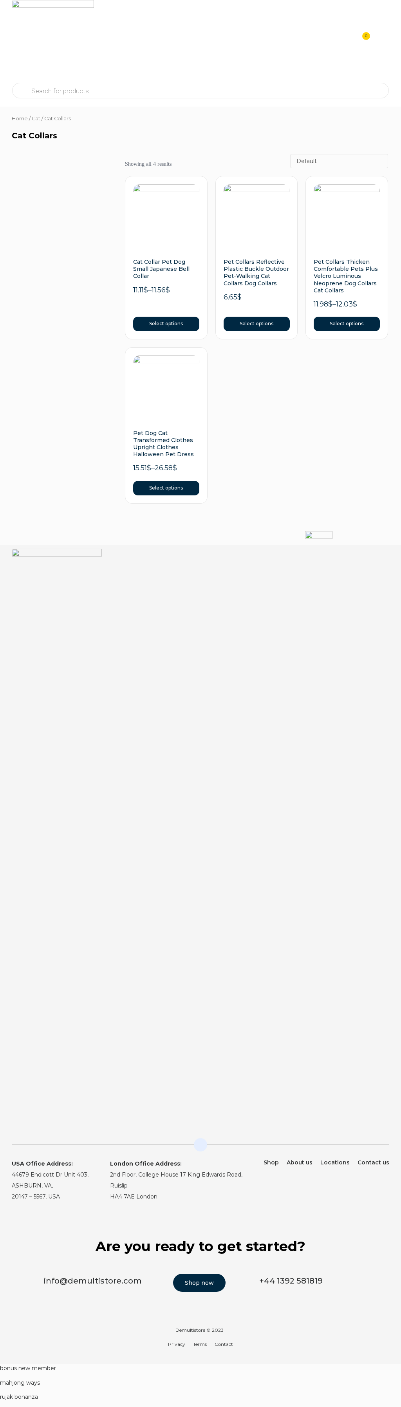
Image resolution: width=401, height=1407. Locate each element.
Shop (271, 1162)
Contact (224, 1344)
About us (299, 1162)
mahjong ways (20, 1382)
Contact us (373, 1162)
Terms (200, 1344)
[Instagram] (368, 560)
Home (20, 118)
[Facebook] (384, 560)
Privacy (176, 1344)
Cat (36, 118)
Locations (335, 1162)
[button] (382, 41)
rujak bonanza (19, 1396)
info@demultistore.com (93, 1281)
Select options (166, 323)
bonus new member (28, 1368)
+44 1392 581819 (291, 1281)
